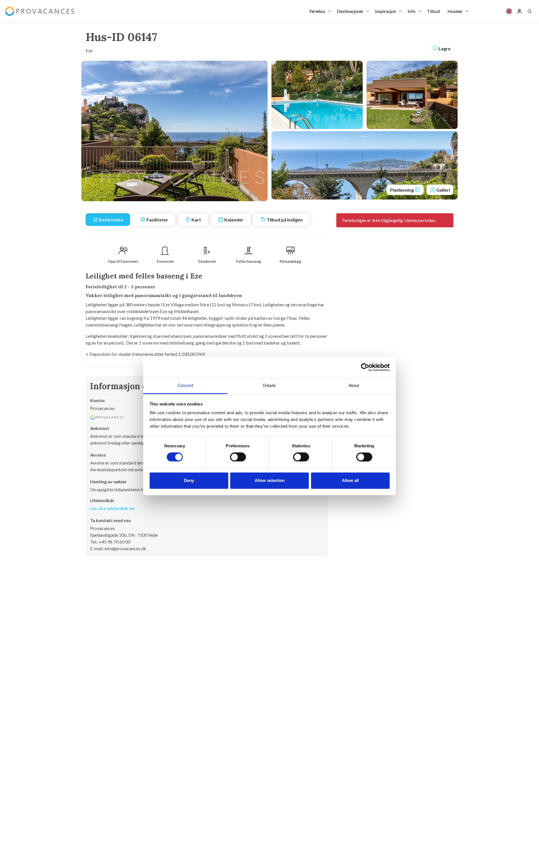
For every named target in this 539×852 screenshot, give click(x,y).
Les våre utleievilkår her (112, 508)
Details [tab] (269, 385)
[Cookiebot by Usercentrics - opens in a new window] (365, 367)
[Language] (509, 11)
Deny (189, 480)
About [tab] (353, 385)
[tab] (108, 219)
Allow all (350, 480)
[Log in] (519, 11)
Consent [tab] (185, 385)
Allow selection (270, 480)
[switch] (238, 457)
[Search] (529, 11)
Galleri (442, 189)
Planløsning (402, 189)
